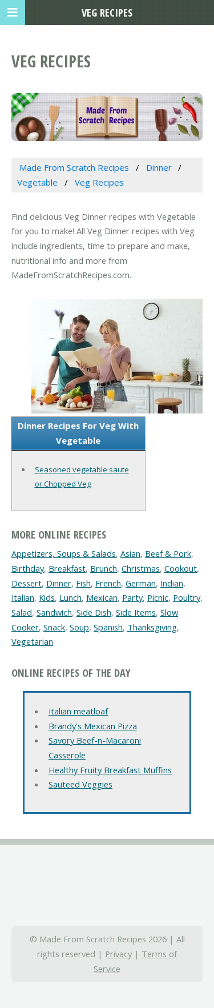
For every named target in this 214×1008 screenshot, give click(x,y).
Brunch (103, 568)
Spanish (108, 627)
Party (132, 597)
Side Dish (93, 612)
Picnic (157, 597)
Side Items (136, 612)
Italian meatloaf (78, 711)
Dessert (26, 583)
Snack (54, 627)
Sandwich (54, 612)
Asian (130, 553)
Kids (47, 597)
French (108, 583)
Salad (21, 612)
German (141, 583)
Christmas (141, 568)
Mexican (102, 597)
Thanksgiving (152, 627)
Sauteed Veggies (80, 784)
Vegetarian (32, 641)
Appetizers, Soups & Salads (63, 553)
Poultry (186, 597)
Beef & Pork (168, 553)
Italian (22, 597)
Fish (83, 583)
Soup (79, 627)
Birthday (27, 568)
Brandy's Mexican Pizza (93, 726)
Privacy (118, 953)
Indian (171, 583)
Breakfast (67, 568)
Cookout (180, 568)
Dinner (58, 583)
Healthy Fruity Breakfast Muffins (110, 770)
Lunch (70, 597)
